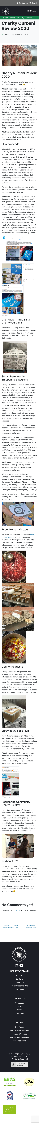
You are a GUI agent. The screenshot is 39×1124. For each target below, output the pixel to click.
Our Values (19, 1027)
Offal (20, 1006)
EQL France (19, 989)
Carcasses (19, 1003)
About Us (19, 975)
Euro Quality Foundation (19, 1030)
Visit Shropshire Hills (19, 986)
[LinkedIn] (17, 966)
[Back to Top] (25, 1119)
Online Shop (19, 1013)
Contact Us (23, 3)
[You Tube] (21, 966)
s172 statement (19, 1041)
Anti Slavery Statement (19, 1037)
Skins (19, 1010)
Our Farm (19, 979)
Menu (32, 11)
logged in (16, 910)
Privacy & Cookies (19, 1034)
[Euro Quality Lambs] (6, 11)
